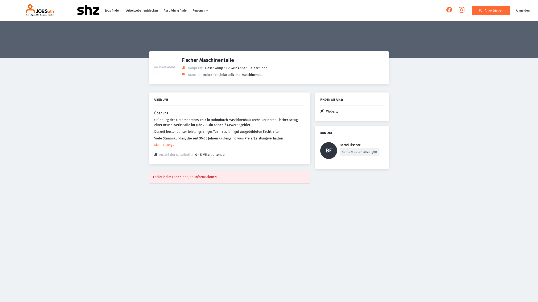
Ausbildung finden (176, 10)
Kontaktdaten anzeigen (359, 152)
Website (332, 111)
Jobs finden (112, 10)
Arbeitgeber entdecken (142, 10)
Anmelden (523, 10)
